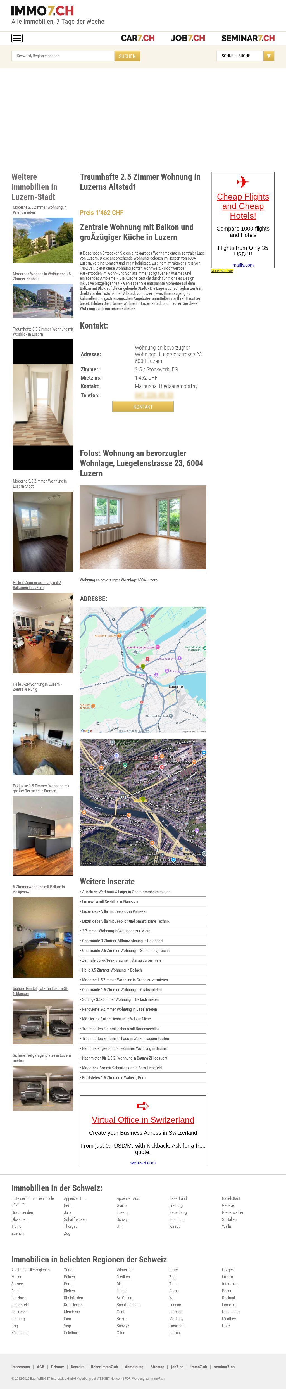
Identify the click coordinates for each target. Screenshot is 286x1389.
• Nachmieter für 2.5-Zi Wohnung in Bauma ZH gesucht (123, 1058)
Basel (15, 1290)
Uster (173, 1269)
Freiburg (176, 1205)
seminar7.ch (224, 1366)
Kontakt (77, 1366)
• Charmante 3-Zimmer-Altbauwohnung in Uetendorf (121, 940)
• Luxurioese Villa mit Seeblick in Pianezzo (114, 911)
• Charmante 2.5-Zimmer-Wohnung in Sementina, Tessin (125, 950)
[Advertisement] (143, 119)
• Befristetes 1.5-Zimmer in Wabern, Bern (113, 1077)
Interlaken (230, 1283)
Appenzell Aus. (128, 1198)
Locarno (228, 1304)
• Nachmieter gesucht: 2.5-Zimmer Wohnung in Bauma (123, 1048)
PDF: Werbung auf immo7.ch (145, 1378)
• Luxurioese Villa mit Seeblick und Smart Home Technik (125, 921)
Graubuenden (22, 1212)
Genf (121, 1311)
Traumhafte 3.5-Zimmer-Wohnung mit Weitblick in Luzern (43, 332)
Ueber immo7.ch (104, 1366)
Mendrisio (72, 1311)
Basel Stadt (231, 1198)
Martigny (176, 1318)
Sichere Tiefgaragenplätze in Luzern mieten (42, 1058)
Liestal (122, 1290)
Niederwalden (233, 1212)
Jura (67, 1212)
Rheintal (228, 1297)
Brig (14, 1325)
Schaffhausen (75, 1219)
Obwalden (19, 1219)
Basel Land (178, 1198)
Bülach (69, 1276)
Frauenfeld (20, 1304)
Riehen (69, 1290)
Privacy (57, 1366)
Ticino (16, 1226)
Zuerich (17, 1233)
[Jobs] (188, 38)
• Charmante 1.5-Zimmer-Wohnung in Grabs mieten (121, 989)
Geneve (228, 1205)
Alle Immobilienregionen (30, 1269)
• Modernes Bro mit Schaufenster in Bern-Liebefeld (121, 1067)
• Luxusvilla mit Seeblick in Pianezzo (109, 901)
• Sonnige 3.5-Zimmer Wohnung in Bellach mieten (119, 999)
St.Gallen (229, 1219)
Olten (121, 1332)
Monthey (229, 1318)
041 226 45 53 (154, 395)
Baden (227, 1290)
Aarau (174, 1290)
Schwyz (123, 1219)
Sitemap (157, 1366)
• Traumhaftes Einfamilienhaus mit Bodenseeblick (119, 1028)
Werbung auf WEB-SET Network (100, 1378)
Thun (173, 1283)
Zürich (69, 1269)
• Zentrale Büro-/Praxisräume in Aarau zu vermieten (121, 960)
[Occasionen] (137, 38)
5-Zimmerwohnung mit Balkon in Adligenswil (39, 889)
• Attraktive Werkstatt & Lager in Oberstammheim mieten (125, 891)
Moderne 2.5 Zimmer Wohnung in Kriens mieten (39, 210)
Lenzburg (18, 1297)
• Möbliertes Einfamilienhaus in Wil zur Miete (115, 1019)
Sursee (17, 1283)
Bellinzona (19, 1311)
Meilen (16, 1276)
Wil (171, 1297)
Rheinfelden (73, 1297)
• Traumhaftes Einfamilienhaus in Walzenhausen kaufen (124, 1038)
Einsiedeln (177, 1325)
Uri (119, 1226)
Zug (67, 1233)
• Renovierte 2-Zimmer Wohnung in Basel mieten (118, 1009)
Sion (67, 1318)
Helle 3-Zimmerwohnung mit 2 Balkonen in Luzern (37, 585)
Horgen (228, 1269)
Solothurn (177, 1219)
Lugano (175, 1304)
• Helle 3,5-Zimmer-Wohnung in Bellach (111, 970)
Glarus (122, 1205)
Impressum (20, 1366)
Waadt (174, 1226)
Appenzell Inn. (75, 1198)
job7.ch (177, 1366)
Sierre (122, 1318)
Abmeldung (134, 1366)
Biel (120, 1283)
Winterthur (125, 1269)
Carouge (176, 1311)
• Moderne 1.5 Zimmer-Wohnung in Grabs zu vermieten (124, 979)
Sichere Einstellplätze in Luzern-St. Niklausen (40, 991)
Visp (67, 1325)
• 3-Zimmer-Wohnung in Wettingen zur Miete (115, 931)
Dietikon (123, 1276)
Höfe (226, 1325)
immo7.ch (198, 1366)
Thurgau (70, 1226)
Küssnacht (19, 1332)
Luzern (122, 1212)
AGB (40, 1366)
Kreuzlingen (73, 1304)
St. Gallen (124, 1297)
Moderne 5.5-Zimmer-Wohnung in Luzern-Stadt (40, 484)
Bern (68, 1205)
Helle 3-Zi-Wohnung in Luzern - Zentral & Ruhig (37, 687)
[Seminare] (248, 38)
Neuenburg (178, 1212)
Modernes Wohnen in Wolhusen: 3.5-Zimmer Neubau (42, 276)
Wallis (227, 1226)
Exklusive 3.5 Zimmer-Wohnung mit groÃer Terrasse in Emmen (41, 788)
